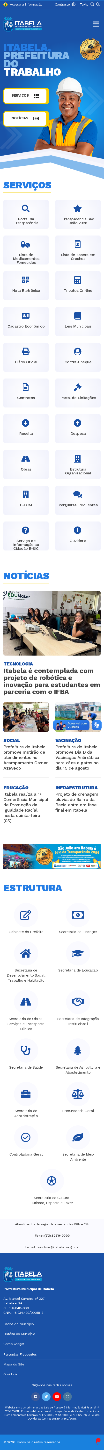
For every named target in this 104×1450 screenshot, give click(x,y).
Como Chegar (13, 1344)
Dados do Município (18, 1324)
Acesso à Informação (25, 4)
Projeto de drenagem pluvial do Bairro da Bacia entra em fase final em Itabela (76, 802)
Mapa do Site (13, 1364)
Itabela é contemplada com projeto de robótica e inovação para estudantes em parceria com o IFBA (51, 681)
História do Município (19, 1334)
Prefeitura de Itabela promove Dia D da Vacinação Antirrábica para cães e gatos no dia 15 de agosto (77, 757)
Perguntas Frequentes (20, 1354)
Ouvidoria (10, 1374)
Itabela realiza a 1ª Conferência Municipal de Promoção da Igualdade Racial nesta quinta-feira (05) (25, 807)
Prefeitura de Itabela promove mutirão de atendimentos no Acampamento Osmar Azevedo (25, 757)
